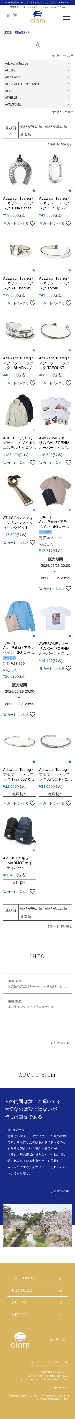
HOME (8, 32)
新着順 (25, 134)
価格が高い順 (56, 126)
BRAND (20, 32)
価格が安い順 (31, 126)
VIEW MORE (61, 1042)
